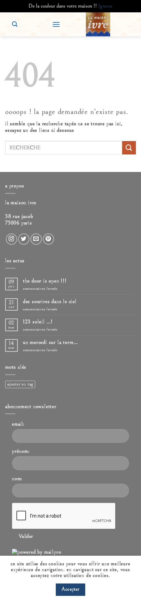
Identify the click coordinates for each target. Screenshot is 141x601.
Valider (26, 536)
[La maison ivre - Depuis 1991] (98, 24)
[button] (56, 24)
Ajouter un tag (20, 384)
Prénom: (21, 451)
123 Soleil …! (38, 322)
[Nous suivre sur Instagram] (11, 239)
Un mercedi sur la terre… (50, 342)
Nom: (17, 479)
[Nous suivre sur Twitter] (23, 239)
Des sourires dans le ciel (50, 301)
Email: (18, 424)
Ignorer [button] (105, 6)
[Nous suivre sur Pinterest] (48, 239)
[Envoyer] (129, 147)
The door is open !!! (45, 281)
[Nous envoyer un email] (36, 239)
